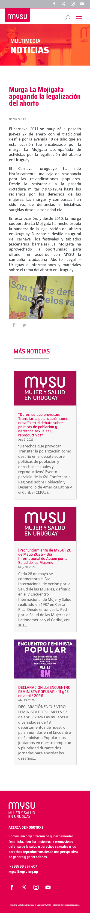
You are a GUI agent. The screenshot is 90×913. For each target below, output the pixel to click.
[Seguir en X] (63, 3)
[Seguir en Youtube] (82, 3)
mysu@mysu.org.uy (23, 871)
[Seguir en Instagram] (72, 3)
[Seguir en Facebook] (54, 3)
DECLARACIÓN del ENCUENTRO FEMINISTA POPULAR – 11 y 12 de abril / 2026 (44, 691)
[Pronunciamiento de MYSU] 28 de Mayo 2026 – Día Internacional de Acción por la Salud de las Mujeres (45, 556)
